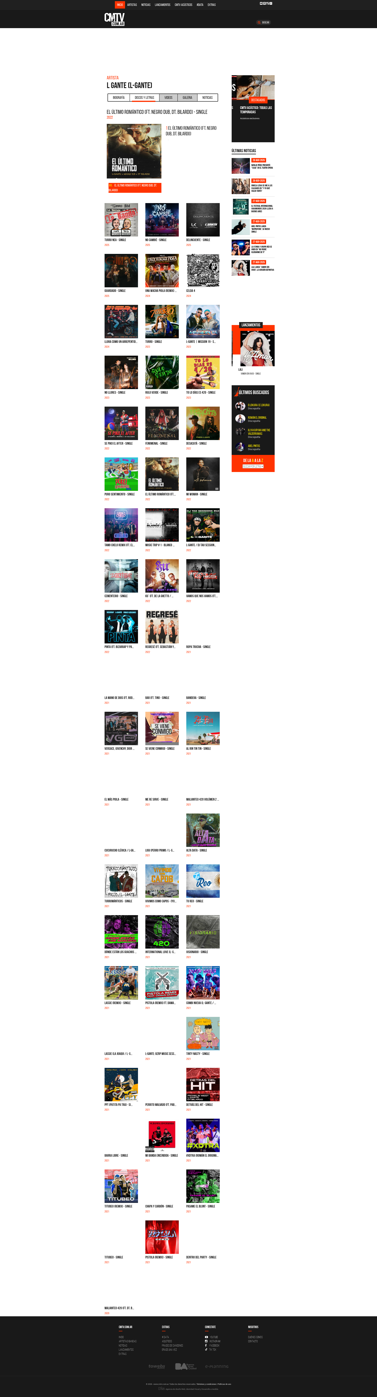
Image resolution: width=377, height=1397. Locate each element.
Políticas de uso (224, 1384)
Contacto (253, 1341)
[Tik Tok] (267, 3)
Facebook (215, 1345)
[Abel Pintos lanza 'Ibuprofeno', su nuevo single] (241, 227)
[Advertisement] (188, 50)
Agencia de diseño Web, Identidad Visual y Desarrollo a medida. (192, 1389)
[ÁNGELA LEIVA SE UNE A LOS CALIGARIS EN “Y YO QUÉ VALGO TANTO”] (241, 186)
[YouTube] (261, 3)
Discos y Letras (144, 97)
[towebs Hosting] (157, 1366)
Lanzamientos (162, 5)
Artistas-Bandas (127, 1341)
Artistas (132, 5)
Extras (212, 5)
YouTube (214, 1337)
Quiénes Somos (255, 1337)
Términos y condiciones (206, 1384)
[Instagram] (264, 3)
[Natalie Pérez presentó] (241, 166)
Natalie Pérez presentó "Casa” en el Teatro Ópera (262, 166)
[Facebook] (270, 3)
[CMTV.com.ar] (117, 19)
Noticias (146, 5)
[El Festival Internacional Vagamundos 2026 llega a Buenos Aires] (241, 207)
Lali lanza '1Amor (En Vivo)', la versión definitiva (262, 268)
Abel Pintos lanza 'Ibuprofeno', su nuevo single (260, 229)
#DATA (200, 5)
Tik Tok (212, 1349)
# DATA (165, 1337)
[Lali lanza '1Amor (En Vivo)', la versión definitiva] (241, 268)
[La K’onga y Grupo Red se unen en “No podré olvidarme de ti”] (241, 247)
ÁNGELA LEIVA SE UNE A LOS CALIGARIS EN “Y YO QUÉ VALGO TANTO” (261, 188)
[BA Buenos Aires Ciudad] (185, 1366)
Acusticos (167, 1341)
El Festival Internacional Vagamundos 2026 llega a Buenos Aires (262, 209)
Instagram (215, 1341)
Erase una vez (169, 1349)
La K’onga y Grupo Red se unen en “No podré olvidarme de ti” (261, 249)
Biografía (119, 97)
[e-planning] (217, 1366)
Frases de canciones (172, 1345)
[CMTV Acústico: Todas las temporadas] (253, 87)
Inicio (120, 5)
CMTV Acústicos (183, 5)
